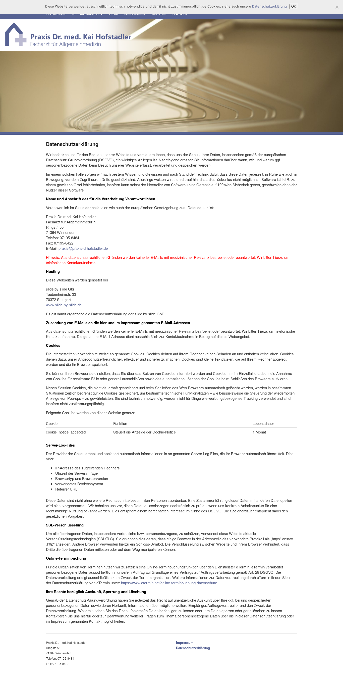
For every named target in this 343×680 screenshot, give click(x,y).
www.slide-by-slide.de (64, 304)
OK (293, 6)
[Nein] (336, 7)
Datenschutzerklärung (193, 647)
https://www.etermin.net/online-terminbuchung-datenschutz (169, 582)
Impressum (185, 642)
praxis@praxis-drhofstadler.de (83, 248)
